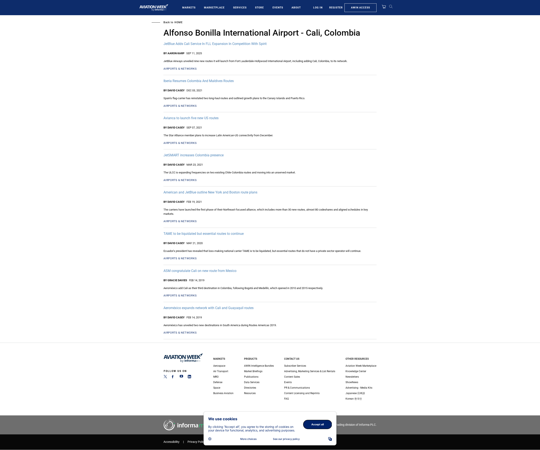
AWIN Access (360, 7)
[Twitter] (165, 377)
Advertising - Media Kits (359, 387)
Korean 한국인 (354, 398)
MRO (216, 376)
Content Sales (292, 376)
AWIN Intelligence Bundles (259, 365)
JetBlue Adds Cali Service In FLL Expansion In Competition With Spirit (215, 44)
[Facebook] (173, 377)
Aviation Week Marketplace (361, 365)
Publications (251, 376)
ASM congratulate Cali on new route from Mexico (199, 271)
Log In (318, 7)
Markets (189, 7)
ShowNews (352, 382)
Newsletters (352, 376)
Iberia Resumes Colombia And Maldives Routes (198, 81)
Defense (217, 382)
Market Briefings (253, 371)
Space (216, 387)
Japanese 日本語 (355, 393)
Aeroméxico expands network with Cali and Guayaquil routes (208, 308)
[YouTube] (181, 377)
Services (240, 7)
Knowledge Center (356, 371)
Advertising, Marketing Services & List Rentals (309, 371)
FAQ (286, 398)
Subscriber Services (295, 365)
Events (278, 7)
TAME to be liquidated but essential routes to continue (203, 234)
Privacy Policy (197, 442)
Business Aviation (223, 393)
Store (259, 7)
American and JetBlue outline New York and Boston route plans (210, 192)
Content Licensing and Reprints (302, 393)
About (296, 7)
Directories (250, 387)
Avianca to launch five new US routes (191, 118)
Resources (250, 393)
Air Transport (220, 371)
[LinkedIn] (189, 377)
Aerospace (219, 365)
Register (336, 7)
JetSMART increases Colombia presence (193, 155)
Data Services (251, 382)
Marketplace (214, 7)
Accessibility (171, 442)
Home (178, 22)
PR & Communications (297, 387)
